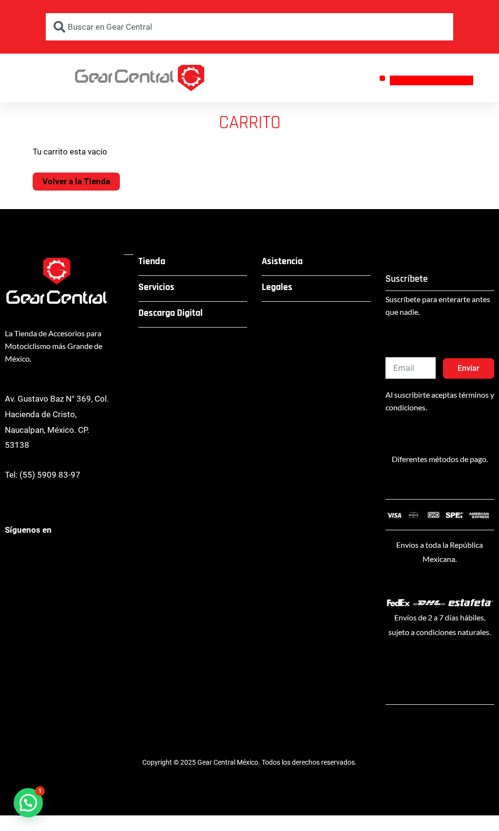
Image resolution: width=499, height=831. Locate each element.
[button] (382, 78)
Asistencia (282, 261)
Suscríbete (406, 278)
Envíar (469, 368)
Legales (277, 287)
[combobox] (249, 26)
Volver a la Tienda (76, 181)
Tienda (151, 261)
